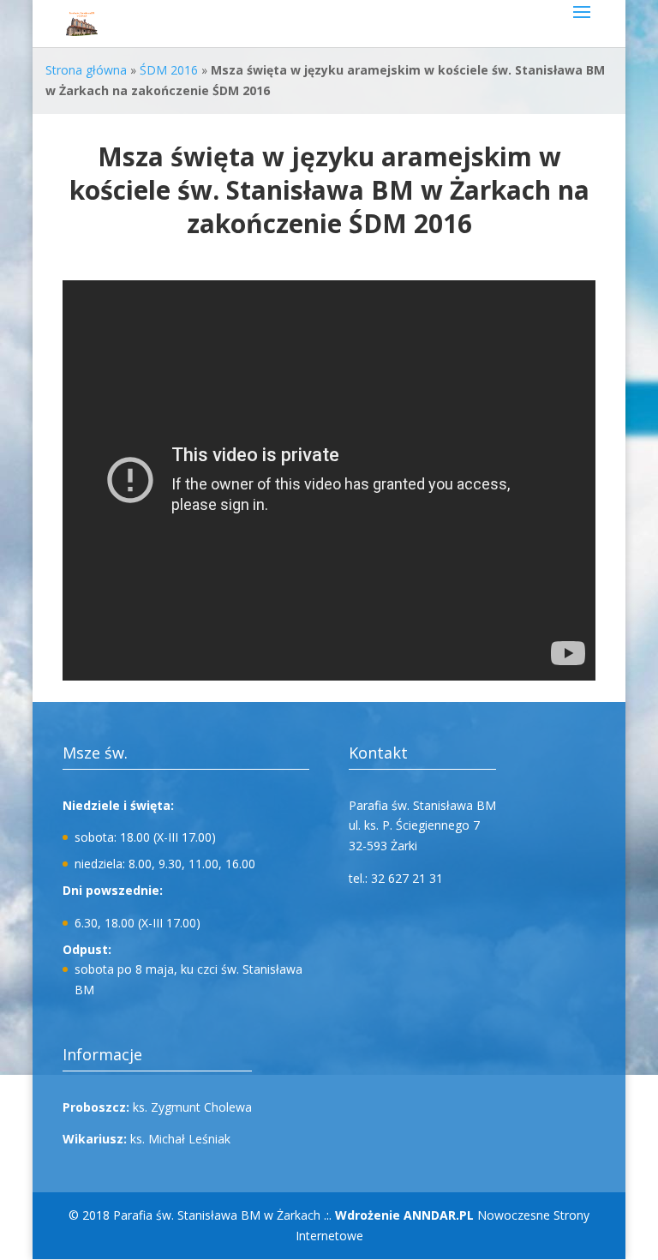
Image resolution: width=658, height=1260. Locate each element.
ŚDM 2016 (169, 70)
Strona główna (86, 70)
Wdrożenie (404, 1215)
